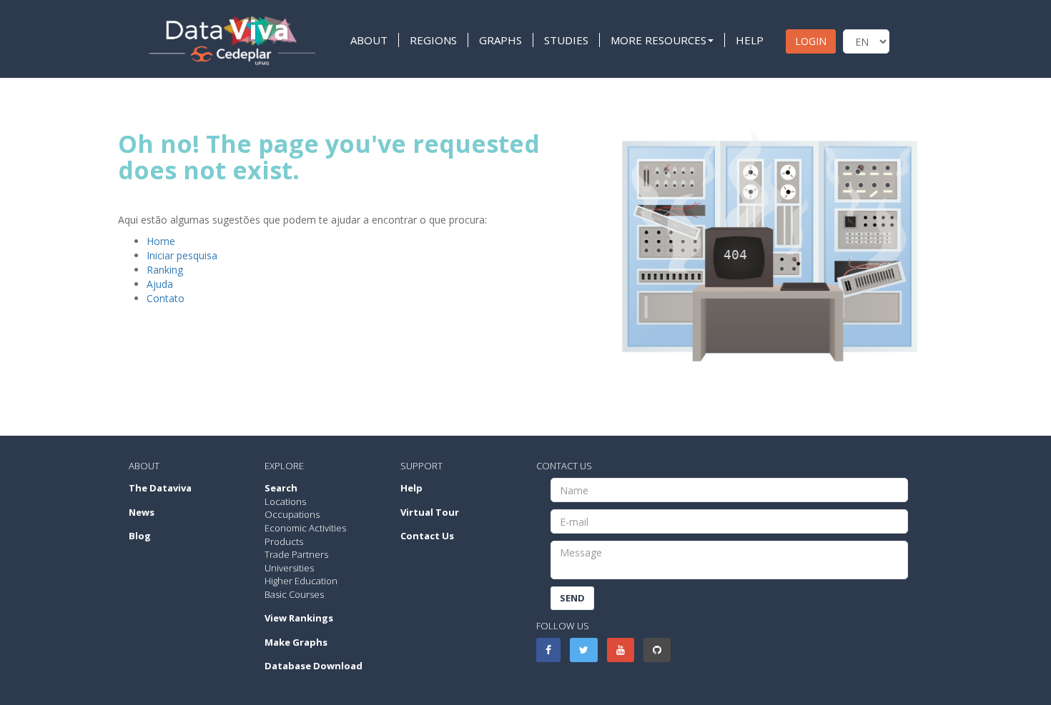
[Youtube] (620, 650)
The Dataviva (160, 487)
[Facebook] (548, 650)
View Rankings (299, 617)
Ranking (165, 269)
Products (284, 541)
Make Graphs (296, 642)
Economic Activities (305, 527)
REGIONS (433, 40)
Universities (289, 567)
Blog (140, 535)
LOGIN (811, 41)
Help (411, 487)
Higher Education (301, 580)
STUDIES (566, 40)
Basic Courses (294, 594)
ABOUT (369, 40)
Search (281, 487)
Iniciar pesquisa (182, 255)
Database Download (313, 665)
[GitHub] (657, 650)
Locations (285, 501)
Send (572, 597)
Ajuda (160, 284)
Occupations (292, 514)
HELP (750, 40)
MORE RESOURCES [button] (658, 40)
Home (161, 241)
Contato (165, 298)
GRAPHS (500, 40)
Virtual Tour (429, 512)
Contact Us (427, 535)
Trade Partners (296, 554)
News (141, 512)
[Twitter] (584, 650)
